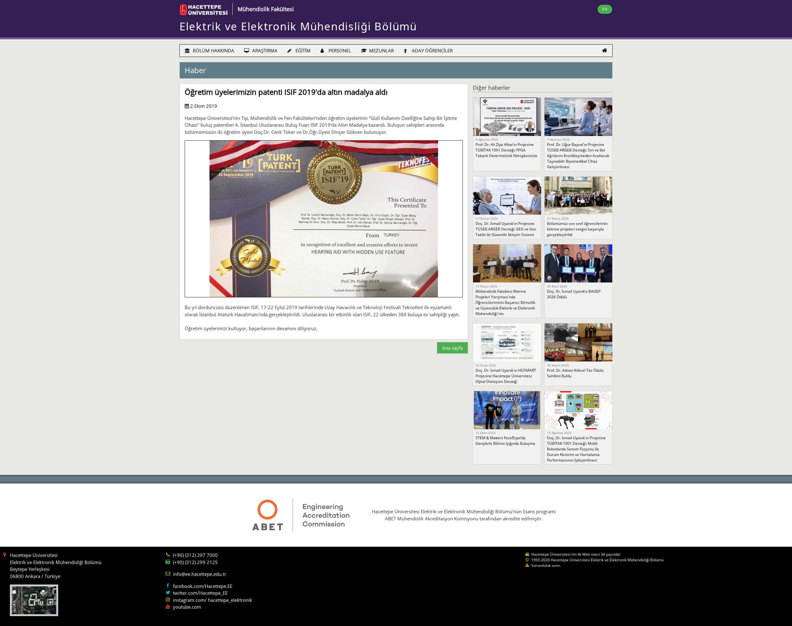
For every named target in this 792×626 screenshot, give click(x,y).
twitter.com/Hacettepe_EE (200, 593)
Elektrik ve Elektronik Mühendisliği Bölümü (298, 26)
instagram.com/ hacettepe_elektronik (212, 600)
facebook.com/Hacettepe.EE (202, 586)
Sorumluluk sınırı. (546, 565)
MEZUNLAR (381, 50)
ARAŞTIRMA (264, 50)
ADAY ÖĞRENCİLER (432, 50)
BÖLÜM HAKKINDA (213, 50)
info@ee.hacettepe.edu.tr (199, 574)
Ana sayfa (452, 348)
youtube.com (187, 607)
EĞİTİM (302, 50)
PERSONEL (339, 50)
